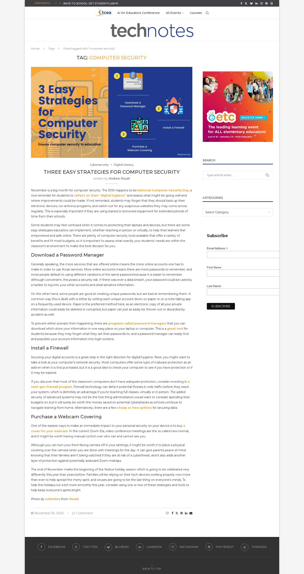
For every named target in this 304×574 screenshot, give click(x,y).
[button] (56, 3)
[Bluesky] (251, 3)
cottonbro (52, 499)
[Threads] (271, 3)
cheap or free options (134, 408)
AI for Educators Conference (138, 13)
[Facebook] (241, 3)
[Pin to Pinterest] (181, 513)
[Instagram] (261, 3)
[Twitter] (246, 3)
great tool (175, 328)
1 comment (84, 513)
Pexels (74, 499)
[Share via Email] (190, 513)
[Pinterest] (266, 3)
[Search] (207, 13)
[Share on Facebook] (172, 513)
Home (35, 48)
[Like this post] (167, 513)
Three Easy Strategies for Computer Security (112, 172)
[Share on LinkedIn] (186, 513)
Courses (196, 13)
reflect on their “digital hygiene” (100, 195)
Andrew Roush (119, 178)
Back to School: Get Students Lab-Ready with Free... (102, 3)
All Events (173, 13)
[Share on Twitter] (176, 513)
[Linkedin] (256, 3)
